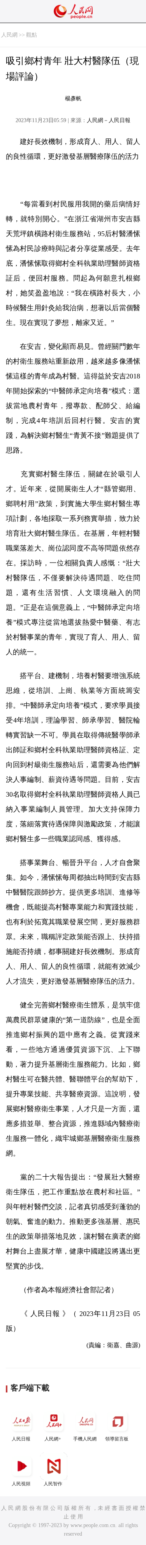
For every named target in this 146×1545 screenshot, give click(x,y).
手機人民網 (85, 1439)
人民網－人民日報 (108, 120)
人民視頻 (21, 1483)
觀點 (31, 35)
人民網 (9, 35)
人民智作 (53, 1483)
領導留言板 (116, 1439)
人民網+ (52, 1439)
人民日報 (21, 1439)
